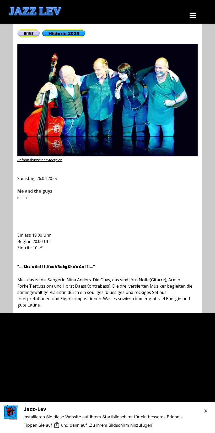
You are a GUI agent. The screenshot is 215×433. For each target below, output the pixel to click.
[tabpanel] (107, 168)
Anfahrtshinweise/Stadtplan (39, 159)
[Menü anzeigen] (193, 15)
